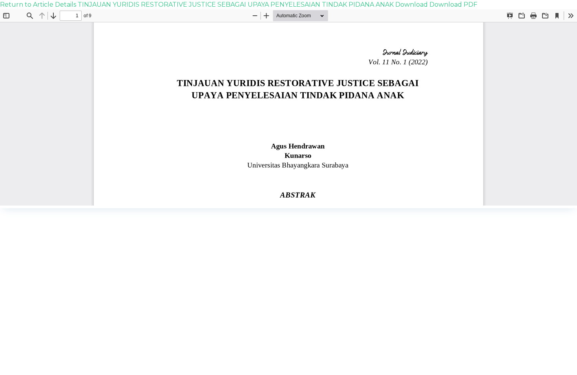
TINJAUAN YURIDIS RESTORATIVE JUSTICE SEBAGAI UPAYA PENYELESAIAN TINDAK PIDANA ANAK (236, 4)
